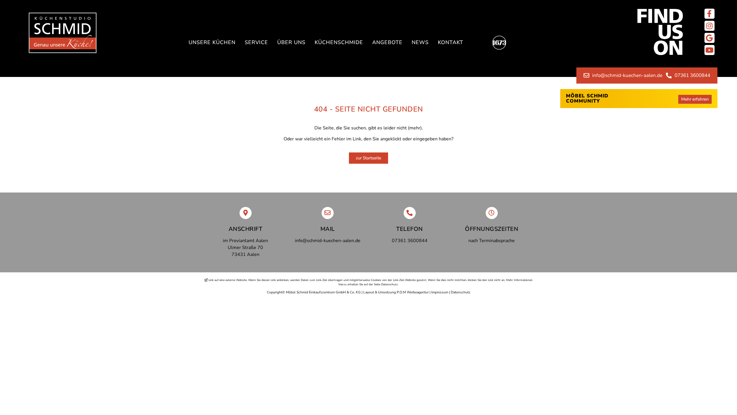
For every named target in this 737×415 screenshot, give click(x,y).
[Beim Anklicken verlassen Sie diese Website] (709, 14)
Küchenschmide (339, 42)
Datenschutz (460, 292)
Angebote (387, 42)
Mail (327, 229)
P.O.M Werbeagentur (413, 292)
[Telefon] (410, 213)
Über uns (291, 42)
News (420, 42)
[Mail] (328, 213)
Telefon (409, 229)
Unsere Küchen (212, 42)
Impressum (439, 292)
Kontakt (450, 42)
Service (256, 42)
